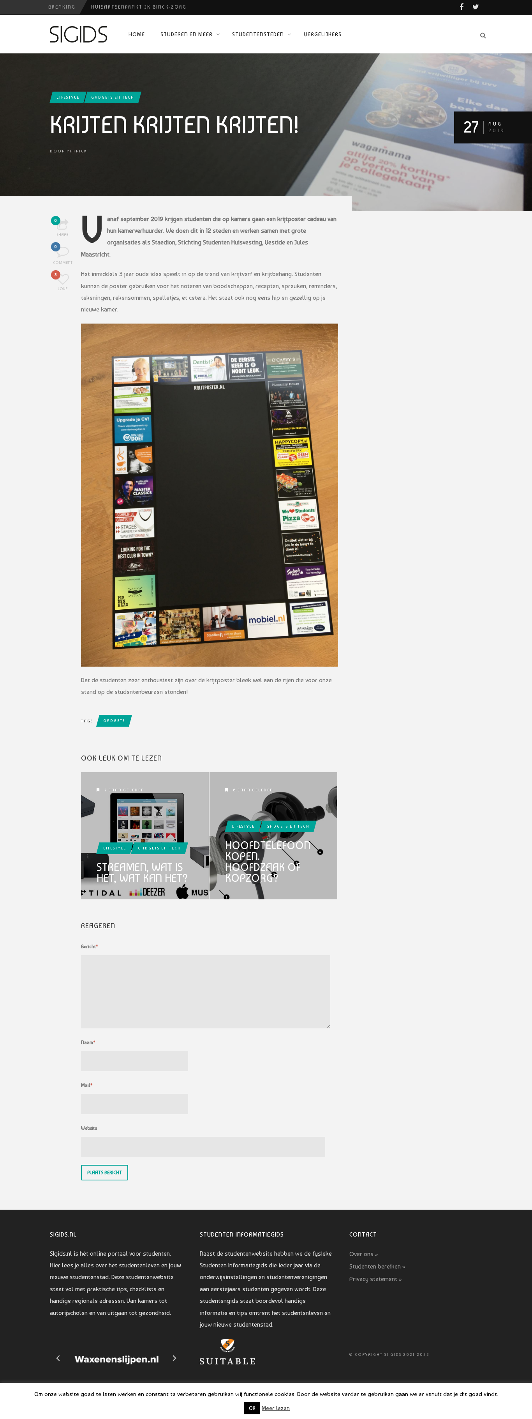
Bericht (89, 946)
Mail (87, 1085)
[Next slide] (174, 1358)
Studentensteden (258, 34)
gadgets (114, 720)
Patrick (77, 151)
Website (89, 1128)
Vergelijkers (323, 34)
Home (137, 34)
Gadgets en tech (112, 97)
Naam (88, 1042)
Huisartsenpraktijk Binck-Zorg (139, 7)
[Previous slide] (58, 1358)
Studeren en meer (186, 34)
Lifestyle (67, 97)
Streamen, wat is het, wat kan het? (142, 873)
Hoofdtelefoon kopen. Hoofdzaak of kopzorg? (267, 862)
